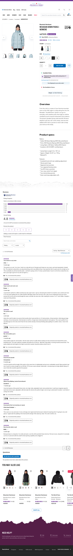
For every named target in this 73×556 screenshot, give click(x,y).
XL (57, 58)
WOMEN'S (4, 19)
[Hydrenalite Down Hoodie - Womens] (57, 478)
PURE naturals (29, 549)
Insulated (17, 19)
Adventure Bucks (8, 9)
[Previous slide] (3, 37)
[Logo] (36, 5)
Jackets (11, 19)
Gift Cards (23, 9)
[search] (64, 15)
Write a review (56, 40)
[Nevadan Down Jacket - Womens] (9, 478)
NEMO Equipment (39, 549)
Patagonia (13, 549)
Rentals (18, 9)
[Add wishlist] (15, 471)
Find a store (55, 535)
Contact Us (68, 535)
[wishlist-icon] (69, 65)
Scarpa (47, 549)
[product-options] (42, 48)
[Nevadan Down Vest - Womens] (25, 478)
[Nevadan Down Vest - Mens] (41, 478)
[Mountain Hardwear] (67, 27)
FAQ (43, 535)
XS (41, 58)
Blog (14, 9)
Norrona (54, 549)
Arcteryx (21, 549)
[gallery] (18, 37)
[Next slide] (31, 37)
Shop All (36, 510)
